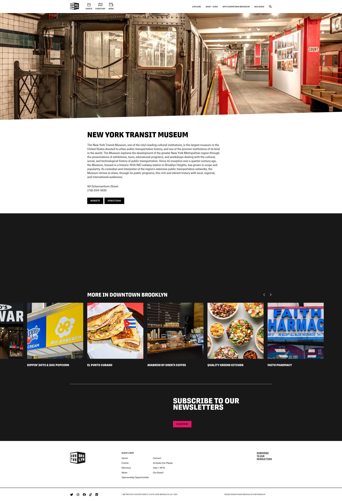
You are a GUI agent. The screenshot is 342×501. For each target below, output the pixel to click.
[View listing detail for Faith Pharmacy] (296, 330)
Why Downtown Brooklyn (236, 7)
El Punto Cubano (99, 365)
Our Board (158, 472)
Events (125, 463)
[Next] (270, 294)
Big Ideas (259, 7)
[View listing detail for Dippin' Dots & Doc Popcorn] (55, 330)
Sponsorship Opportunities (135, 477)
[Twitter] (72, 494)
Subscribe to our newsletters (264, 456)
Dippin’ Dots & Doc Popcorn (48, 365)
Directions (114, 200)
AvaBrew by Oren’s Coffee (166, 365)
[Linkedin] (96, 494)
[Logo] (74, 9)
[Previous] (265, 294)
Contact (157, 458)
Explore (196, 7)
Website (95, 200)
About (125, 458)
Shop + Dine (212, 7)
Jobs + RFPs (159, 468)
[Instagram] (78, 494)
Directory (126, 468)
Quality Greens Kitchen (225, 365)
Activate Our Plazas (163, 463)
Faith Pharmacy (280, 365)
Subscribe (182, 424)
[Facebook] (85, 494)
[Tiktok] (91, 494)
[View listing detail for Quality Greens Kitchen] (235, 330)
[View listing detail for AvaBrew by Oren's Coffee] (175, 330)
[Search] (270, 7)
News (124, 472)
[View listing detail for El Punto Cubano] (115, 330)
